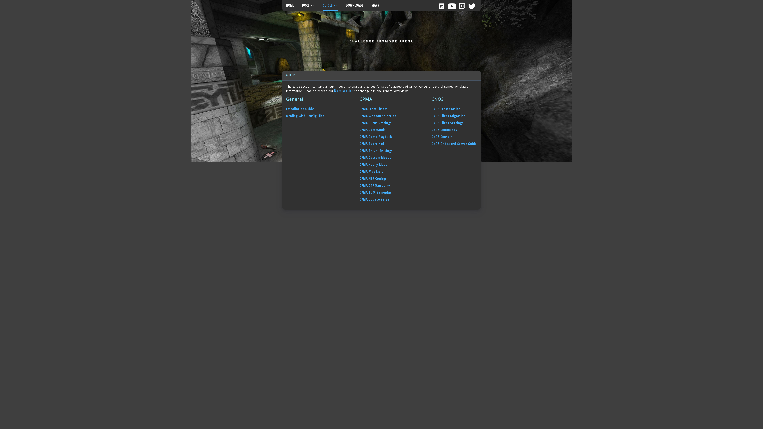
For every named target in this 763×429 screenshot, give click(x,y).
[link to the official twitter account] (472, 5)
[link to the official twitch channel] (462, 5)
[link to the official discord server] (442, 5)
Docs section (344, 90)
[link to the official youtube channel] (452, 5)
